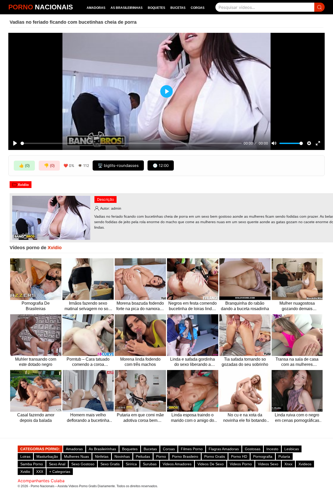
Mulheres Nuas (76, 456)
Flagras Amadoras (224, 449)
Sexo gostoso (82, 464)
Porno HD (239, 456)
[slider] (131, 143)
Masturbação (47, 456)
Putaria (284, 456)
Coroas (197, 8)
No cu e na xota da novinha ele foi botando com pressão (244, 418)
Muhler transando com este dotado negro (35, 362)
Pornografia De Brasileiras (36, 306)
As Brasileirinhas (127, 8)
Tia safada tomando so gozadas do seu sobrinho (245, 362)
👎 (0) (49, 165)
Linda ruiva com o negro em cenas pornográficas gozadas (297, 418)
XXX (39, 471)
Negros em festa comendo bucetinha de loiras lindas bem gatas (192, 306)
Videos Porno (241, 464)
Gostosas (252, 449)
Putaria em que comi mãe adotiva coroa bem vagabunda (140, 418)
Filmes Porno (192, 449)
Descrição (105, 199)
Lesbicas (291, 449)
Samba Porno (31, 464)
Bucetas (177, 8)
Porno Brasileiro (185, 456)
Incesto (272, 449)
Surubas (150, 464)
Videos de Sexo (210, 464)
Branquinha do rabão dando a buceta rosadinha (245, 306)
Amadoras (96, 8)
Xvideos (304, 464)
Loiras (25, 456)
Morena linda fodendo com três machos (140, 362)
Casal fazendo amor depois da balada (35, 418)
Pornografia (262, 456)
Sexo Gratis (110, 464)
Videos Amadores (177, 464)
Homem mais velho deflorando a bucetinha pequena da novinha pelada (88, 418)
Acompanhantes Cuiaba (41, 480)
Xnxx (288, 464)
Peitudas (143, 456)
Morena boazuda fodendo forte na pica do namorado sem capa (140, 306)
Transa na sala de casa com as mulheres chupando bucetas (297, 362)
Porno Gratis (214, 456)
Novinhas (122, 456)
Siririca (131, 464)
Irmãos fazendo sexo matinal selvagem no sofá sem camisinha (88, 306)
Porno (161, 456)
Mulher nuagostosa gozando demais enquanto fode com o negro (297, 306)
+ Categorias (59, 471)
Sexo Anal (57, 464)
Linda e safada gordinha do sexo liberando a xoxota (192, 362)
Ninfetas (101, 456)
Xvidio (23, 185)
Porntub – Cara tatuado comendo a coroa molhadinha (88, 362)
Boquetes (156, 8)
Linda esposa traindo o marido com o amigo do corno (192, 418)
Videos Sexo (268, 464)
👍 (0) (24, 165)
